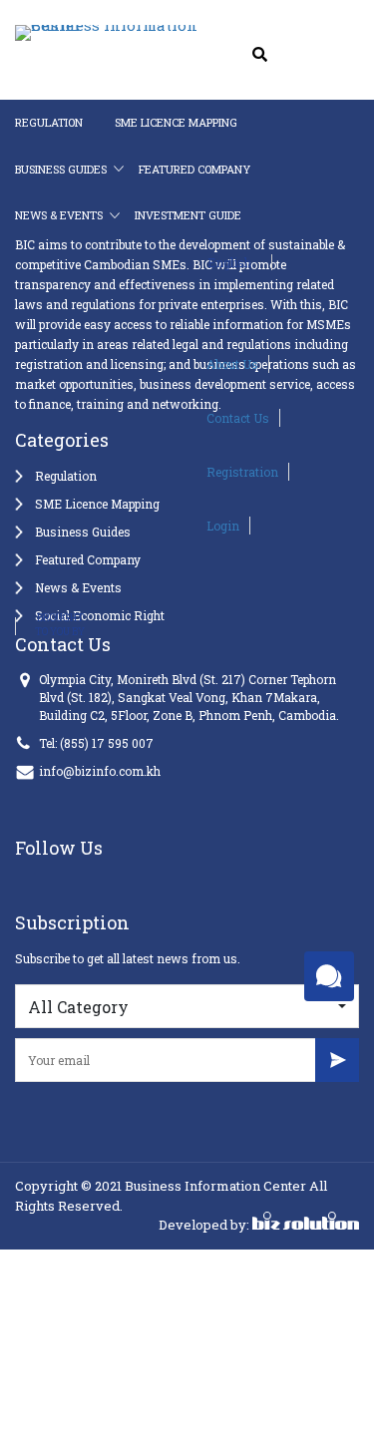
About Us (159, 355)
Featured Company (193, 169)
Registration (168, 463)
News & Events (59, 214)
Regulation (49, 122)
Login (149, 517)
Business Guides (61, 169)
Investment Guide (187, 214)
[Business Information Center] (78, 34)
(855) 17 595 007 (107, 743)
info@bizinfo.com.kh (100, 771)
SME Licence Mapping (175, 122)
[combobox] (187, 1006)
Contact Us (164, 409)
